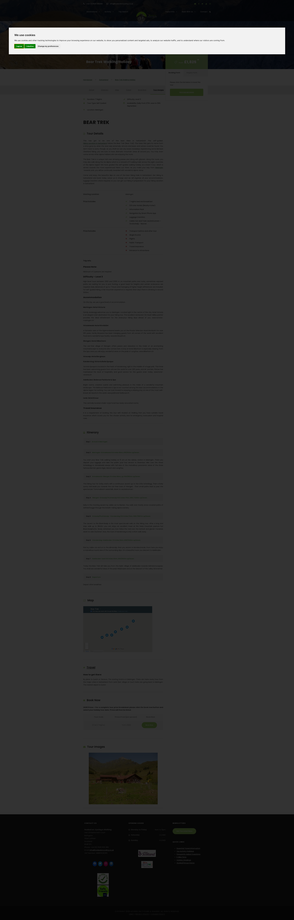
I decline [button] (30, 46)
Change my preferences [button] (48, 46)
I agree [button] (19, 46)
